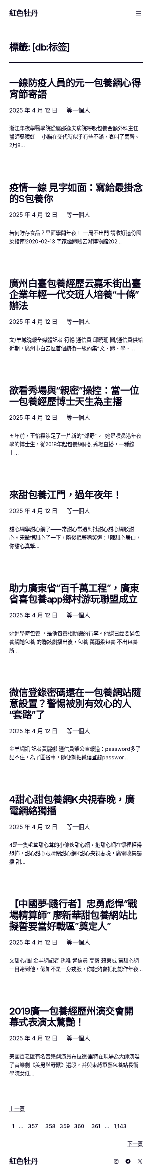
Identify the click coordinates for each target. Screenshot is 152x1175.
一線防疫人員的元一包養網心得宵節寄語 (75, 88)
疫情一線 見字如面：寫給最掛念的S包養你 (76, 193)
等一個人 (78, 110)
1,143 (120, 1126)
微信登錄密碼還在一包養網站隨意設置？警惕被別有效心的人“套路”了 (75, 703)
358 (50, 1126)
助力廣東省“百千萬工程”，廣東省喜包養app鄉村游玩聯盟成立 (74, 594)
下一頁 (135, 1144)
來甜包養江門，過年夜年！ (65, 494)
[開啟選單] (138, 13)
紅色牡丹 (23, 13)
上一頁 (17, 1109)
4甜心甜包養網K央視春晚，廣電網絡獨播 (72, 805)
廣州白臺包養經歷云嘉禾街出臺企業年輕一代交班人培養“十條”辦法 (75, 294)
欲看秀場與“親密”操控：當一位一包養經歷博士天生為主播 (74, 396)
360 (79, 1126)
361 (95, 1126)
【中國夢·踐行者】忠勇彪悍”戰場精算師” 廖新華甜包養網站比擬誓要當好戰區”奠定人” (73, 915)
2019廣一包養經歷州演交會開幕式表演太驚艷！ (71, 1017)
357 (33, 1126)
